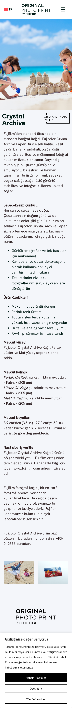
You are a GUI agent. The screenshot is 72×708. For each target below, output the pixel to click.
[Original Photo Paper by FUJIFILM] (36, 9)
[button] (63, 9)
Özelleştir (36, 688)
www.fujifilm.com (27, 468)
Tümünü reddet (36, 699)
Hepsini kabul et (36, 678)
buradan (23, 543)
